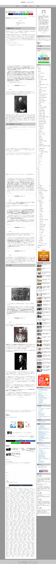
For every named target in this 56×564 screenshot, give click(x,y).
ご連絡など (30, 561)
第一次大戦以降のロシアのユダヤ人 (20, 23)
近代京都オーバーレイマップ (42, 403)
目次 (19, 20)
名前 (7, 472)
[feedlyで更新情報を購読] (44, 32)
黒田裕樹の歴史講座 (41, 462)
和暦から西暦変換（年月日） (42, 466)
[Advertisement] (21, 403)
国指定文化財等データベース (42, 467)
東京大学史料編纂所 (41, 436)
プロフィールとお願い (35, 561)
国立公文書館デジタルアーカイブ (43, 431)
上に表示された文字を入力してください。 (12, 482)
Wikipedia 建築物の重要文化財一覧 (43, 389)
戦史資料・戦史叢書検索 (42, 433)
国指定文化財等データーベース (42, 395)
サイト (7, 478)
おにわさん (40, 391)
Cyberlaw (39, 407)
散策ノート (27, 561)
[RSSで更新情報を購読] (45, 32)
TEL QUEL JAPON (41, 444)
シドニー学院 (40, 410)
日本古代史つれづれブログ (42, 457)
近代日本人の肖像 (41, 440)
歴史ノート (19, 561)
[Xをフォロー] (41, 32)
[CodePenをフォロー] (43, 32)
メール (7, 475)
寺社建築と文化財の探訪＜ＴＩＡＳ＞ (43, 397)
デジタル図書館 (23, 561)
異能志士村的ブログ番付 (42, 421)
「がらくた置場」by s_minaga (42, 390)
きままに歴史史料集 (41, 425)
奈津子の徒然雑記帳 (41, 414)
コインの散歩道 (40, 451)
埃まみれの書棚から (41, 396)
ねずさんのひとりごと (41, 450)
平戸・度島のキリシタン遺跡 (42, 398)
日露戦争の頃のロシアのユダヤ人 (20, 22)
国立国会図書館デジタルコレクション (43, 432)
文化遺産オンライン (41, 399)
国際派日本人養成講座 (41, 456)
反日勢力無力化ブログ (41, 455)
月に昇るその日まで (41, 415)
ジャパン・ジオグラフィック (42, 392)
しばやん (43, 14)
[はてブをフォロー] (42, 32)
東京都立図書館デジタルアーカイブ (43, 437)
